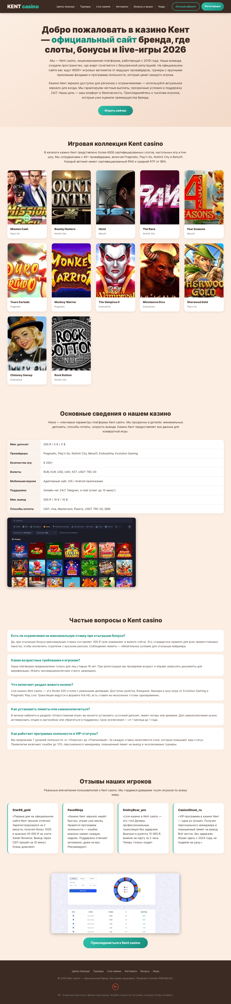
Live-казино (103, 6)
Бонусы (145, 971)
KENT (23, 6)
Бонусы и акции (143, 6)
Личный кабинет (186, 6)
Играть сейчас (115, 110)
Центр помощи (66, 6)
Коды (161, 6)
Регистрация (213, 6)
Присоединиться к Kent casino (115, 943)
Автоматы (122, 6)
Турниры (85, 6)
